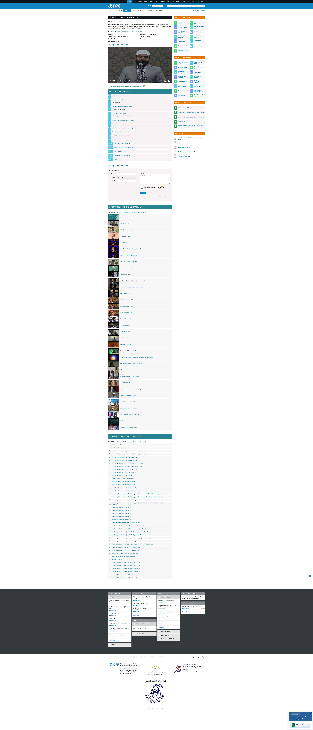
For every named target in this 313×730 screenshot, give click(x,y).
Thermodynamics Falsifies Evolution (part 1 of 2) (124, 481)
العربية (135, 1)
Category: (112, 31)
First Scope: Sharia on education (120, 113)
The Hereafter (198, 32)
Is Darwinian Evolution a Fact (127, 370)
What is (116, 159)
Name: (113, 173)
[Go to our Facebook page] (193, 657)
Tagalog (183, 1)
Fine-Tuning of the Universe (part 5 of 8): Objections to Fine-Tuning (129, 535)
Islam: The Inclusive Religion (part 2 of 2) (130, 255)
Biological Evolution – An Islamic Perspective (123, 478)
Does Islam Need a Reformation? (128, 408)
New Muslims (182, 95)
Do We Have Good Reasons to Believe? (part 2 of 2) (125, 490)
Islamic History (198, 46)
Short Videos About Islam (199, 95)
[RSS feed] (203, 657)
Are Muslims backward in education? (121, 124)
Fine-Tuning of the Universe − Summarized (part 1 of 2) (126, 547)
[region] (140, 65)
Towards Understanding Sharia (128, 395)
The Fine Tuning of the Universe (128, 427)
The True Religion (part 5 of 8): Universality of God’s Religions (127, 466)
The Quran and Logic (125, 420)
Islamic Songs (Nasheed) (198, 90)
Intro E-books (148, 10)
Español (140, 1)
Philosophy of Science (125, 293)
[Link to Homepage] (114, 5)
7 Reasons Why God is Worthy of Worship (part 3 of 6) (126, 568)
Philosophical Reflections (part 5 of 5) (121, 519)
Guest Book (159, 10)
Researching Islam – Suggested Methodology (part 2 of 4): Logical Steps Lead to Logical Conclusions (138, 497)
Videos (126, 10)
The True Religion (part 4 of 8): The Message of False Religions (128, 463)
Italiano (177, 1)
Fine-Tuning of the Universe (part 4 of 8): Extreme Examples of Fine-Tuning (131, 531)
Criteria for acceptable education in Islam (123, 120)
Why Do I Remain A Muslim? (127, 319)
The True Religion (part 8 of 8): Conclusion (123, 475)
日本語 (172, 1)
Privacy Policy (152, 657)
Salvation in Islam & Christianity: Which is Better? (132, 363)
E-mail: (113, 180)
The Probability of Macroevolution (120, 445)
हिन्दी (187, 1)
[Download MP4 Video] (122, 44)
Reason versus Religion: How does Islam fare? (124, 556)
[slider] (140, 78)
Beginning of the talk (117, 100)
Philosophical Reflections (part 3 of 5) (121, 513)
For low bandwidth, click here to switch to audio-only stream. (125, 86)
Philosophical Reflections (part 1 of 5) (121, 507)
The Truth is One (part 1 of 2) (119, 448)
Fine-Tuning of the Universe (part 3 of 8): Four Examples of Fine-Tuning (130, 528)
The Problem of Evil (125, 331)
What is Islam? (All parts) (185, 107)
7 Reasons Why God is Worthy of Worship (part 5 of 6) (126, 574)
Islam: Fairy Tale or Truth (126, 344)
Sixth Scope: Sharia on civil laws (122, 143)
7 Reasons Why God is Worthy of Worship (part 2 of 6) (126, 565)
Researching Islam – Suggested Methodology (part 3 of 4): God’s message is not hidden (134, 500)
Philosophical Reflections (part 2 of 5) (121, 510)
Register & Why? (157, 6)
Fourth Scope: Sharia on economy (121, 135)
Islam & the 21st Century (126, 268)
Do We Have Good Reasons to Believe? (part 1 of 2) (125, 487)
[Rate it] (109, 45)
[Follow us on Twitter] (198, 657)
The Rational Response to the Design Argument (132, 280)
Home (111, 10)
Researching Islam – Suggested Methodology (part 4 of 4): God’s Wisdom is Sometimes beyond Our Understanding (136, 503)
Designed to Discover (117, 559)
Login (149, 5)
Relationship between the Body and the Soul (131, 287)
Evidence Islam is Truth (117, 14)
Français (145, 1)
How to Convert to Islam (199, 27)
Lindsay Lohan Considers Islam (128, 401)
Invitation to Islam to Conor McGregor (129, 376)
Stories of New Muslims (182, 36)
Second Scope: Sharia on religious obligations (124, 128)
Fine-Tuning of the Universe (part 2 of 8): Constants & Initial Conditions (130, 525)
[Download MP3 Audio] (118, 44)
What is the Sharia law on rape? (122, 155)
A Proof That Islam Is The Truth (128, 229)
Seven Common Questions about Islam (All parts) (190, 126)
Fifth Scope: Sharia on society (120, 139)
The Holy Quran (182, 41)
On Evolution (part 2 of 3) (126, 306)
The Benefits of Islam (198, 22)
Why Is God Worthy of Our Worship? (129, 414)
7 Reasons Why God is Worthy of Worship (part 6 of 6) (126, 577)
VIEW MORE (112, 640)
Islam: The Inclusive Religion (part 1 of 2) (130, 249)
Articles (118, 10)
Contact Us (196, 10)
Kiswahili (192, 1)
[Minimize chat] (310, 713)
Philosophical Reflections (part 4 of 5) (121, 516)
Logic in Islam (123, 242)
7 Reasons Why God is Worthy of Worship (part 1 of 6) (126, 562)
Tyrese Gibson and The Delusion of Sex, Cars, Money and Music (136, 357)
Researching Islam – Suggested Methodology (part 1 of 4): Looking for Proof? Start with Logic (136, 494)
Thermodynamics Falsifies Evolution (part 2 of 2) (124, 484)
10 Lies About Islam (125, 382)
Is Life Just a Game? (125, 338)
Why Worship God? (125, 223)
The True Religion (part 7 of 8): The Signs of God (124, 472)
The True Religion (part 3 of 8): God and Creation (124, 460)
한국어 (197, 1)
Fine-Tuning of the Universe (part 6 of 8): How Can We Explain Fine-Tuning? (131, 538)
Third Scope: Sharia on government (121, 132)
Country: (113, 177)
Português (163, 1)
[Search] (192, 6)
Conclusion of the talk (119, 151)
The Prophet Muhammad (197, 41)
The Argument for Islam (126, 274)
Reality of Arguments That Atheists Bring (130, 389)
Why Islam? (181, 121)
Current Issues (182, 46)
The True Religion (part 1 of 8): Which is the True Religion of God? (129, 454)
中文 (168, 1)
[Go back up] (310, 576)
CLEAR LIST (201, 611)
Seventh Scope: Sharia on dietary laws (124, 147)
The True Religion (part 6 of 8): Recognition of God (125, 469)
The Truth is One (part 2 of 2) (119, 451)
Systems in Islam (183, 50)
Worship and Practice (181, 32)
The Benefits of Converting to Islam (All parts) (191, 117)
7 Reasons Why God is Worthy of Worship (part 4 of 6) (126, 571)
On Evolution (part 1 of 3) (126, 299)
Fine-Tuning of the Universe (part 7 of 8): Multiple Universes (127, 541)
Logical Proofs (126, 14)
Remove (203, 608)
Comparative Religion (197, 36)
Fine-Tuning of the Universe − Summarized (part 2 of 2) (126, 550)
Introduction (115, 96)
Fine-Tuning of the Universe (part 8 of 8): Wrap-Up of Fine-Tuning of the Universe (133, 544)
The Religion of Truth (125, 236)
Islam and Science (124, 217)
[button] (169, 49)
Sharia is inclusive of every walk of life (122, 106)
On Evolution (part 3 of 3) (126, 312)
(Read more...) (112, 603)
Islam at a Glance (137, 10)
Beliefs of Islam (182, 27)
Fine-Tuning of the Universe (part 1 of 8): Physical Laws (126, 522)
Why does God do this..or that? (128, 350)
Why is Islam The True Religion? (128, 261)
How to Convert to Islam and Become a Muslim (191, 112)
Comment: (143, 173)
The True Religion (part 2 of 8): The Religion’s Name (125, 457)
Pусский (157, 1)
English (130, 1)
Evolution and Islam (125, 325)
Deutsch (151, 1)
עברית (202, 1)
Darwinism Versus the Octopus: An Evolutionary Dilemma (126, 553)
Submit (143, 193)
